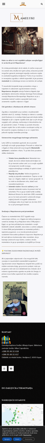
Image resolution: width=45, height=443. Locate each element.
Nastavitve (27, 435)
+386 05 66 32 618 (10, 351)
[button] (3, 4)
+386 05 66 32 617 (10, 354)
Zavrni (17, 439)
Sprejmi (7, 439)
